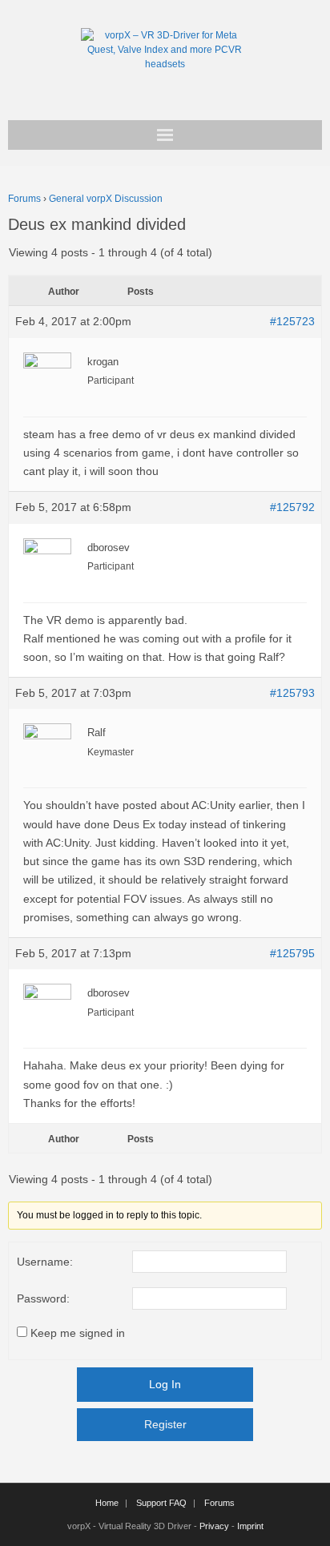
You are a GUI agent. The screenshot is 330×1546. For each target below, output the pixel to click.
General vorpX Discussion (106, 198)
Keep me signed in (77, 1333)
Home (107, 1503)
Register (165, 1424)
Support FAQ (161, 1503)
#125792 (292, 507)
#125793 (292, 692)
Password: (43, 1298)
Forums (24, 198)
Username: (45, 1261)
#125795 (292, 953)
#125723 (292, 321)
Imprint (250, 1526)
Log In (165, 1384)
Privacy (214, 1526)
